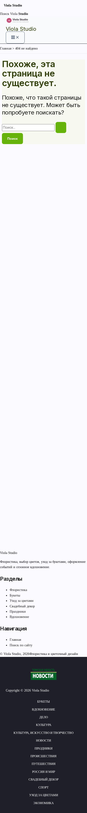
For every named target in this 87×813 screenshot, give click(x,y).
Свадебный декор (22, 606)
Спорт (43, 787)
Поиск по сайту (21, 645)
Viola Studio (21, 29)
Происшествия (43, 756)
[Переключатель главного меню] (15, 38)
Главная (15, 640)
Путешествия (44, 764)
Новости (43, 740)
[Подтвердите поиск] (61, 127)
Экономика (43, 803)
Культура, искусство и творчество (43, 733)
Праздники (18, 611)
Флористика (18, 590)
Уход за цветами (22, 601)
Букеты (15, 595)
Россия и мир (43, 772)
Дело (43, 717)
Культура (43, 725)
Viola (19, 14)
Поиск (4, 14)
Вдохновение (19, 617)
